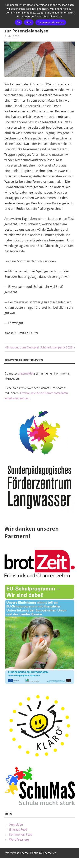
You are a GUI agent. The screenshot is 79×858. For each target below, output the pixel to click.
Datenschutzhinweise (50, 22)
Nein (29, 22)
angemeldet (25, 373)
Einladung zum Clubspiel (22, 347)
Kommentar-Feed (20, 834)
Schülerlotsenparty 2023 (56, 347)
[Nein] (74, 14)
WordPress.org (19, 839)
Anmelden (16, 824)
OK (18, 22)
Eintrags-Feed (18, 829)
